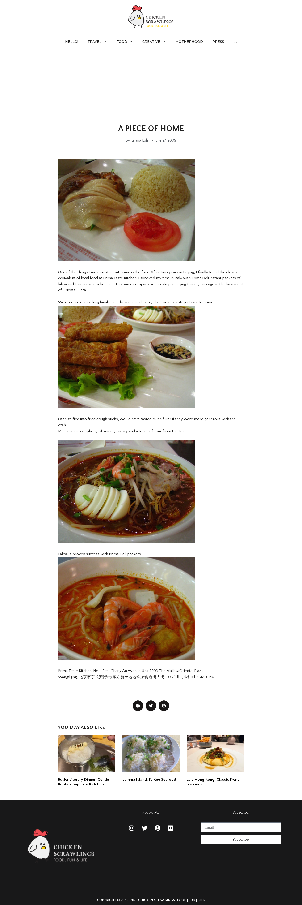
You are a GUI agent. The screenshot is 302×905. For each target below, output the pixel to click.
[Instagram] (132, 828)
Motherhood (189, 41)
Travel (94, 41)
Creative (151, 41)
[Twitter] (145, 828)
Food (122, 41)
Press (218, 41)
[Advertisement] (151, 84)
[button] (235, 41)
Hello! (71, 41)
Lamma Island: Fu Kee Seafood (149, 779)
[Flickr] (170, 828)
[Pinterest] (158, 828)
